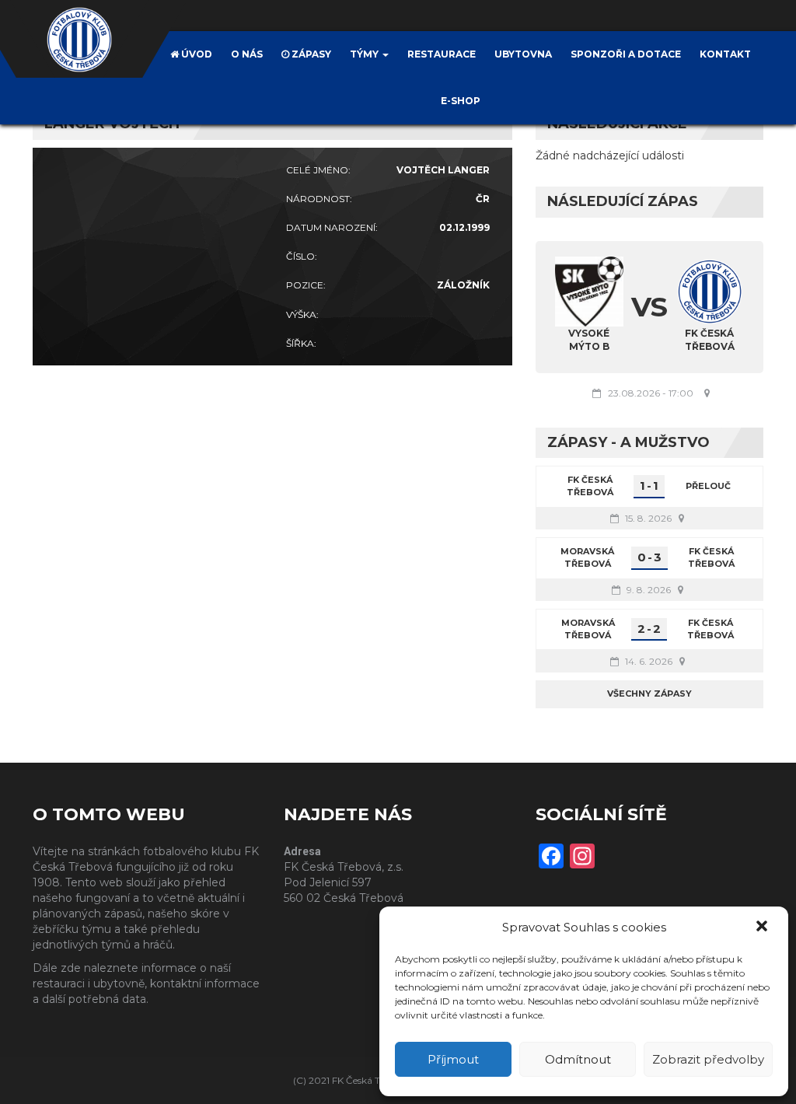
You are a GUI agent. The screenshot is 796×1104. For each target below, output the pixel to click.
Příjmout (453, 1059)
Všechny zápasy (649, 693)
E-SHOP (460, 101)
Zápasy (310, 54)
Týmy (365, 54)
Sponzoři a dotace (626, 54)
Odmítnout (578, 1059)
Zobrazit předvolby (708, 1059)
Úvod (195, 54)
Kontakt (725, 54)
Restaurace (441, 54)
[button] (763, 927)
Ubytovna (523, 54)
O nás (247, 54)
